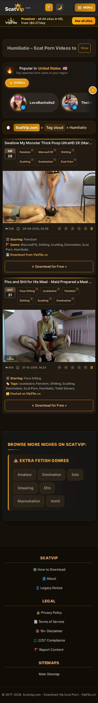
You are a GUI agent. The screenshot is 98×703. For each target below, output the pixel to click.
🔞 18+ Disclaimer (49, 631)
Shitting (66, 152)
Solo (75, 474)
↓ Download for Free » (49, 266)
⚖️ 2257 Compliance (49, 640)
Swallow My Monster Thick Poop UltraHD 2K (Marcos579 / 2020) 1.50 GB (49, 143)
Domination (45, 161)
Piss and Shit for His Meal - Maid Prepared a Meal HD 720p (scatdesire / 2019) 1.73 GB (49, 282)
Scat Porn (67, 161)
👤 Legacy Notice (49, 588)
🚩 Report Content (49, 650)
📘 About (49, 578)
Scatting (25, 161)
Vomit (55, 501)
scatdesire (50, 291)
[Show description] (18, 229)
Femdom (25, 152)
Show (84, 48)
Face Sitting (27, 291)
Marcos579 (45, 152)
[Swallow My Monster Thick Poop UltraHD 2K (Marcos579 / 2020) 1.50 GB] (49, 197)
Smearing (25, 488)
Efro (47, 488)
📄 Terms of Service (49, 622)
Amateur (25, 474)
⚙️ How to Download (49, 569)
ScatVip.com (27, 127)
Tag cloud (54, 127)
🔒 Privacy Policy (49, 612)
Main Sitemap (49, 674)
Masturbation (29, 501)
